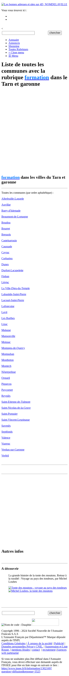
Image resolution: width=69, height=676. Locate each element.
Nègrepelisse (8, 371)
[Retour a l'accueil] (34, 4)
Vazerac (5, 443)
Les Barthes (8, 318)
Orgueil (5, 377)
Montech (6, 365)
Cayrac (5, 252)
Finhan (5, 276)
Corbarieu (7, 258)
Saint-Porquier (9, 413)
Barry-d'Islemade (11, 210)
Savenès (6, 425)
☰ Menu (13, 55)
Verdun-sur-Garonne (12, 449)
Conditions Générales (13, 643)
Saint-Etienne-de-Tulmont (15, 401)
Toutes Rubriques (18, 49)
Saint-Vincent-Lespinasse (15, 419)
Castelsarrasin (9, 240)
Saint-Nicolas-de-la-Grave (16, 407)
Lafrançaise (7, 306)
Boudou (5, 222)
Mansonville (8, 336)
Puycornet (7, 389)
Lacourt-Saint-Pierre (12, 300)
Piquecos (6, 383)
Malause (6, 330)
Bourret (5, 228)
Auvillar (6, 204)
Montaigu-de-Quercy (13, 348)
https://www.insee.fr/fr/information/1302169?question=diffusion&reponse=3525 (26, 670)
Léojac (5, 282)
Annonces (14, 42)
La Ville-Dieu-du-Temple (15, 288)
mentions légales (21, 649)
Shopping (13, 46)
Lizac (4, 324)
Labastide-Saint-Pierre (13, 294)
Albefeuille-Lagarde (12, 198)
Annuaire (13, 39)
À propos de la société (39, 643)
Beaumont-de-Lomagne (14, 216)
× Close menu (16, 52)
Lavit (4, 312)
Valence (5, 437)
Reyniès (5, 395)
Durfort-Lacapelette (12, 270)
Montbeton (7, 359)
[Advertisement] (34, 131)
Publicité (59, 643)
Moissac (6, 342)
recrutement (49, 649)
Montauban (7, 353)
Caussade (6, 246)
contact (36, 649)
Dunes (5, 264)
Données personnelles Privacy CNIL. (22, 646)
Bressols (6, 234)
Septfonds (7, 431)
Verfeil (5, 455)
